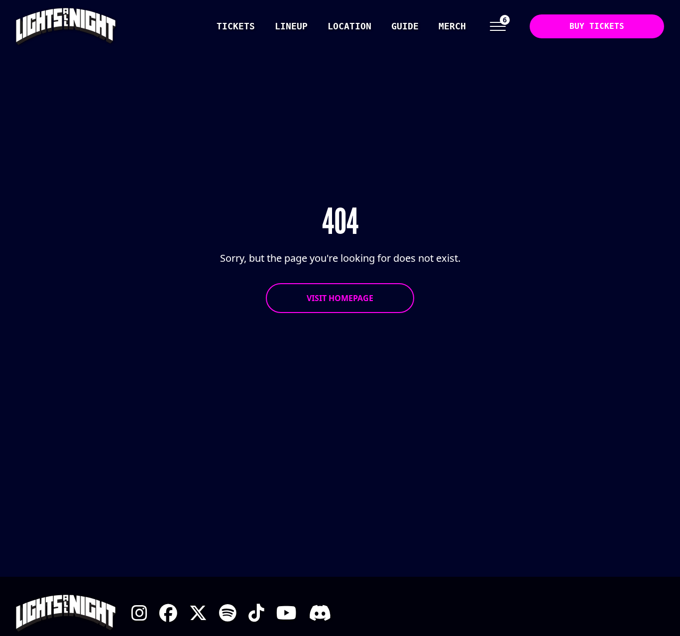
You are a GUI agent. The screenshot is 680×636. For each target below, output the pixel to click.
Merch (452, 26)
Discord (320, 613)
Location (349, 26)
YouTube (286, 613)
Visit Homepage (340, 298)
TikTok (256, 613)
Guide (405, 26)
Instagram (139, 613)
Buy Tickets (596, 26)
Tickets (236, 26)
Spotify (227, 613)
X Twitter (198, 613)
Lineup (291, 26)
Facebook (168, 613)
